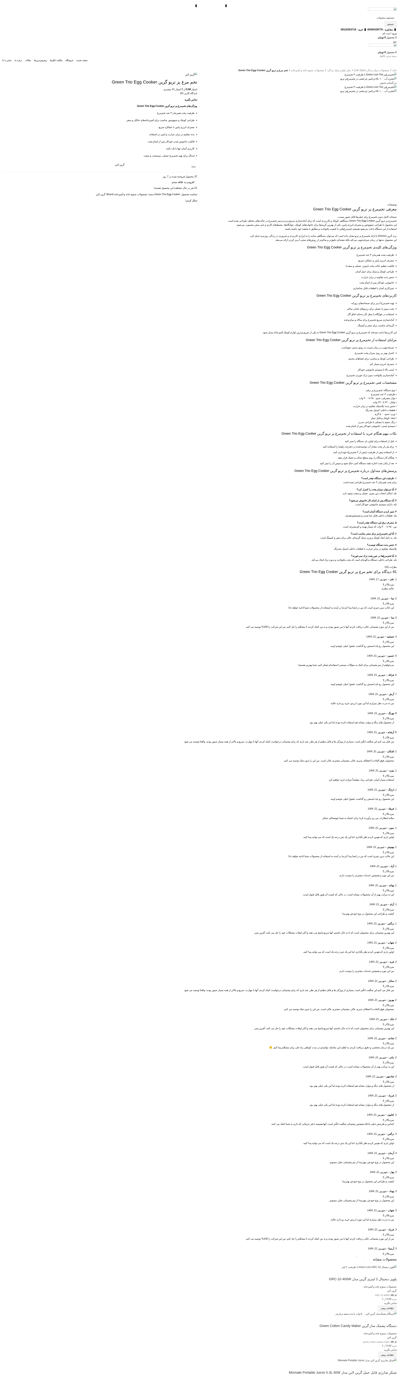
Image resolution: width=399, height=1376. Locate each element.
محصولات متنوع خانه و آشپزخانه (307, 70)
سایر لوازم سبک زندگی (339, 70)
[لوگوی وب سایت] (382, 11)
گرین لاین (101, 194)
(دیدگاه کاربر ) (188, 93)
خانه (394, 70)
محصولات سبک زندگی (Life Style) (371, 70)
